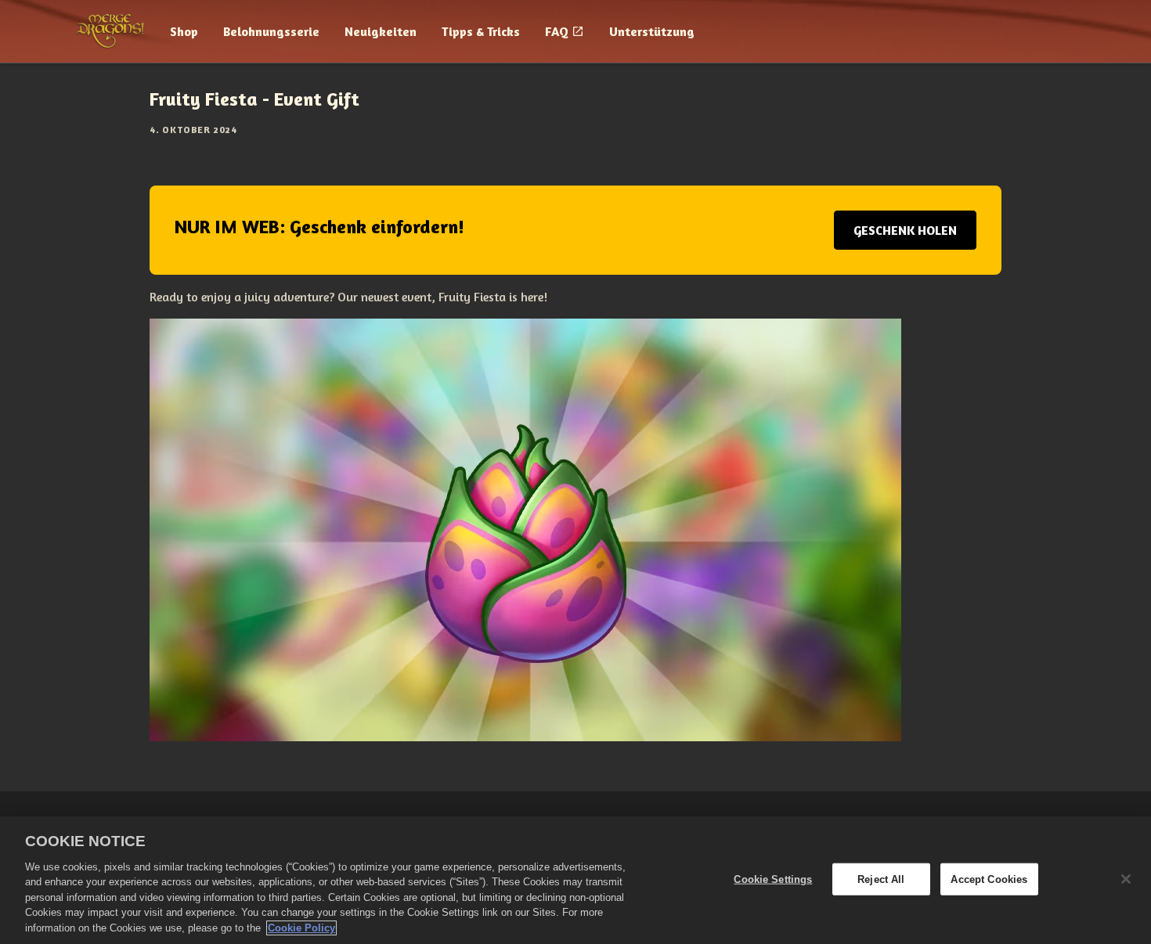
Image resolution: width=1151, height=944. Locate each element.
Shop (184, 31)
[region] (575, 880)
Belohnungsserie (271, 31)
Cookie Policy (301, 928)
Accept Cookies (989, 879)
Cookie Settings (773, 879)
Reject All (880, 879)
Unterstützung (652, 31)
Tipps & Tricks (481, 31)
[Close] (1126, 879)
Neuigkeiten (381, 31)
